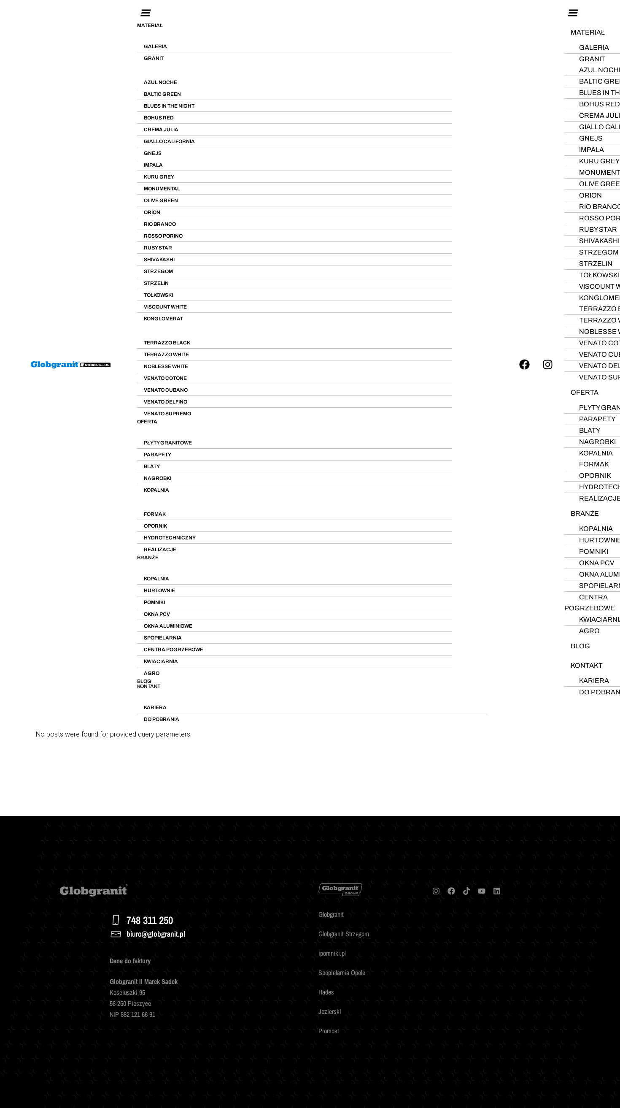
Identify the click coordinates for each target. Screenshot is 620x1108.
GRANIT (154, 58)
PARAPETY (157, 455)
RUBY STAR (158, 248)
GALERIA (155, 46)
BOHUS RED (159, 118)
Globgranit (331, 914)
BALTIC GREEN (162, 94)
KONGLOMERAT (163, 319)
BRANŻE (148, 557)
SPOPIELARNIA (163, 638)
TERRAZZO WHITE (166, 355)
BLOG (144, 681)
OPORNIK (155, 526)
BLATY (152, 466)
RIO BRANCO (160, 224)
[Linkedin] (496, 891)
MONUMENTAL (162, 189)
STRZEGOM (158, 271)
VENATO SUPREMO (167, 414)
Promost (328, 1030)
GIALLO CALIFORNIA (169, 141)
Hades (326, 992)
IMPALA (153, 165)
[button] (312, 13)
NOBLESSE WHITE (166, 366)
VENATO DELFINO (165, 402)
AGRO (151, 673)
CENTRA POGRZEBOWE (173, 650)
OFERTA (147, 421)
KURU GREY (159, 177)
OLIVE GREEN (161, 200)
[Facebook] (524, 364)
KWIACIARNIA (161, 661)
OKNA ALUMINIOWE (168, 626)
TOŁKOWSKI (158, 295)
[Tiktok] (466, 891)
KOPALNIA (156, 490)
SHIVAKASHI (159, 260)
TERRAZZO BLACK (167, 343)
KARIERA (155, 707)
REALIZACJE (160, 550)
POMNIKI (154, 602)
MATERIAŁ (150, 25)
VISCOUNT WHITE (165, 307)
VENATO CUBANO (166, 390)
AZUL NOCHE (160, 82)
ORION (152, 212)
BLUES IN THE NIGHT (169, 106)
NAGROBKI (157, 478)
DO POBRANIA (161, 719)
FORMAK (155, 514)
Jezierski (329, 1011)
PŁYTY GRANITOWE (168, 443)
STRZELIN (156, 283)
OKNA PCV (157, 614)
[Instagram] (547, 364)
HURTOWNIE (159, 590)
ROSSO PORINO (163, 236)
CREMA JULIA (161, 130)
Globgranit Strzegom (343, 933)
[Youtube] (481, 891)
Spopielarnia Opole (341, 972)
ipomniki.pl (332, 953)
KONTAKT (148, 686)
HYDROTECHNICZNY (170, 538)
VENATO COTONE (165, 378)
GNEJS (153, 153)
